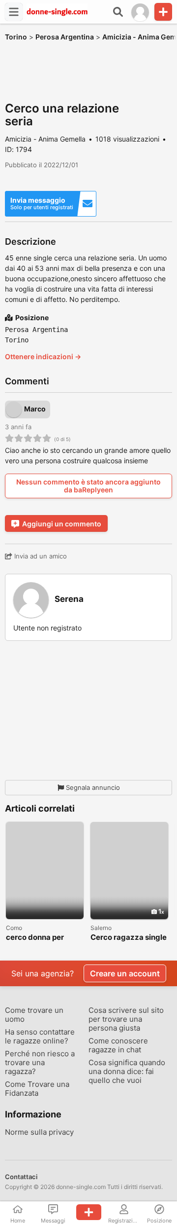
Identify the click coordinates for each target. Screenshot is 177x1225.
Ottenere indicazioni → (43, 356)
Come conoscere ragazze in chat (118, 1045)
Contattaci (21, 1177)
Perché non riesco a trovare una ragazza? (40, 1062)
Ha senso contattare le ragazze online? (40, 1036)
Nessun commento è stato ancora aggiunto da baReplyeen (88, 486)
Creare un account (125, 973)
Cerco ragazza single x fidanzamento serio (128, 937)
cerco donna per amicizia (35, 937)
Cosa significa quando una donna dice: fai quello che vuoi (126, 1071)
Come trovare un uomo (34, 1015)
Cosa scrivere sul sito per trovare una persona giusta (126, 1019)
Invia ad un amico (39, 556)
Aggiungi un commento (61, 524)
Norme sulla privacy (39, 1132)
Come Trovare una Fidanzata (37, 1089)
